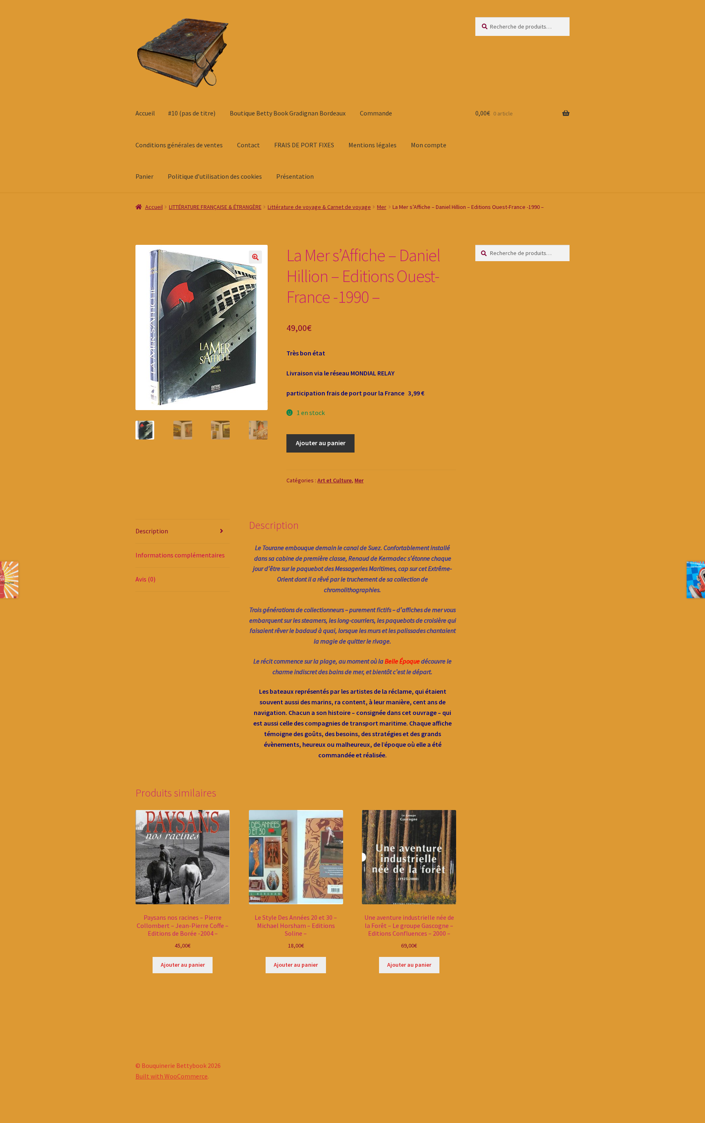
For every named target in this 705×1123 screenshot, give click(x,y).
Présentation (295, 176)
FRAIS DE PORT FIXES (304, 145)
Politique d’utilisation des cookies (215, 176)
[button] (255, 257)
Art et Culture (334, 480)
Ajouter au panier (321, 443)
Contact (248, 145)
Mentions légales (372, 145)
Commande (376, 113)
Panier (144, 176)
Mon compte (428, 145)
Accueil (145, 113)
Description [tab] (151, 531)
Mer (381, 207)
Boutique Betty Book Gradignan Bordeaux (288, 113)
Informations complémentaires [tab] (180, 555)
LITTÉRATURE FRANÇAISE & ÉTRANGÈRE (215, 207)
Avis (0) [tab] (145, 579)
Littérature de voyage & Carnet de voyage (319, 207)
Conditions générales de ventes (179, 145)
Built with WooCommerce (171, 1076)
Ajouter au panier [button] (183, 964)
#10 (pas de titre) (191, 113)
